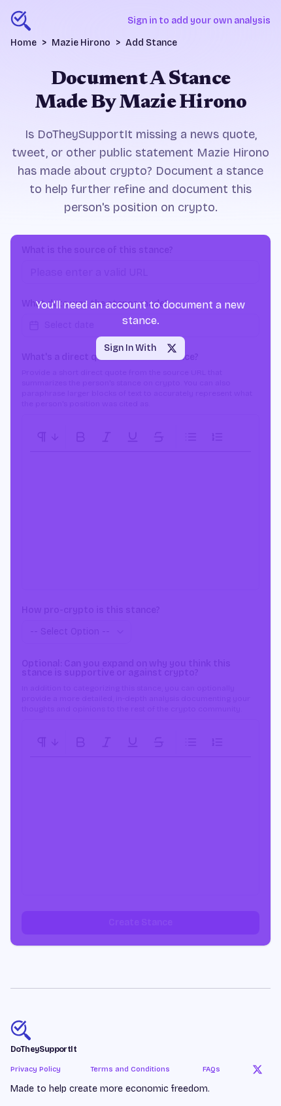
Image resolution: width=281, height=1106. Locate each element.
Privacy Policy (35, 1069)
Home (23, 42)
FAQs (211, 1069)
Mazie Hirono (81, 42)
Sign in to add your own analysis (199, 20)
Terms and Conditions (130, 1069)
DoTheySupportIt (43, 1049)
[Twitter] (257, 1069)
